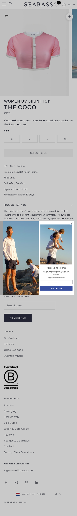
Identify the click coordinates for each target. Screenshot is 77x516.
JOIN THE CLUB (56, 288)
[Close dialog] (71, 223)
